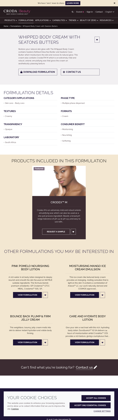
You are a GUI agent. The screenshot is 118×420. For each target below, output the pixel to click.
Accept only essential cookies (90, 405)
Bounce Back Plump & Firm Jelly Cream (30, 318)
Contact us (73, 72)
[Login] (97, 40)
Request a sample (56, 232)
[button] (10, 20)
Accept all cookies (96, 398)
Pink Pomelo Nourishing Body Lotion (30, 267)
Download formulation (39, 72)
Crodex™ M (59, 202)
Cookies (15, 409)
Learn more (73, 3)
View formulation (27, 295)
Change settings (102, 411)
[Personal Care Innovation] (17, 11)
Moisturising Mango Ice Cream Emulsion (87, 267)
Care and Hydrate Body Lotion (87, 318)
